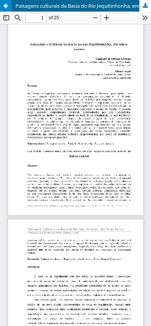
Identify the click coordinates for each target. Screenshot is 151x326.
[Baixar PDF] (145, 6)
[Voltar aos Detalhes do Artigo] (6, 6)
